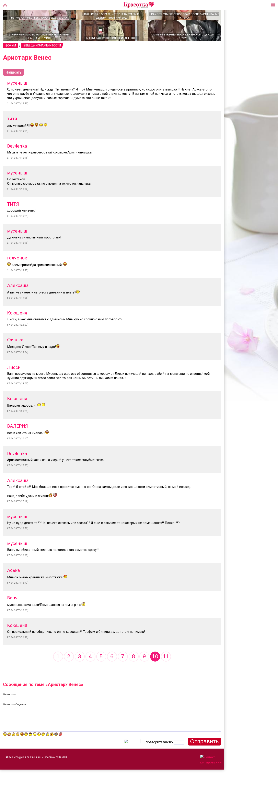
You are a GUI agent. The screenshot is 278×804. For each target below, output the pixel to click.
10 (155, 670)
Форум (10, 59)
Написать (13, 86)
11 (166, 670)
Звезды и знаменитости (42, 59)
